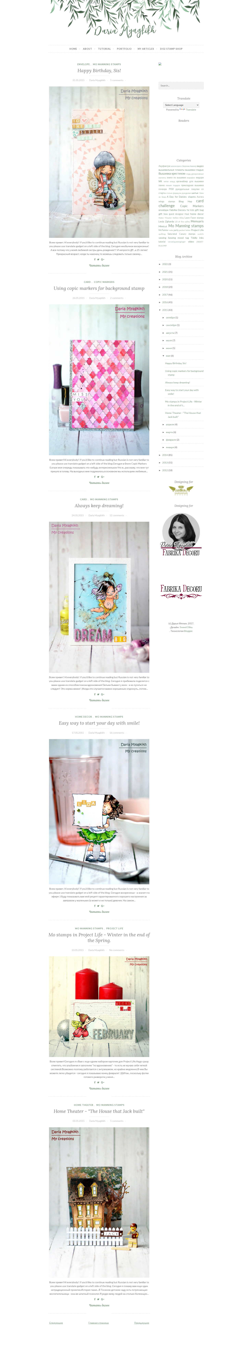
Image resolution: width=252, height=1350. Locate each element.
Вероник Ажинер (189, 166)
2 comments (116, 297)
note (171, 230)
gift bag (199, 209)
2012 (165, 470)
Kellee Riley (178, 218)
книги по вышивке (176, 177)
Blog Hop (185, 201)
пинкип (169, 185)
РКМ (171, 189)
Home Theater (83, 1105)
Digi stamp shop (171, 48)
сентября (171, 325)
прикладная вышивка (192, 185)
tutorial (162, 241)
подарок (176, 185)
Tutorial (104, 48)
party (176, 230)
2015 (165, 309)
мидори (200, 177)
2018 (165, 286)
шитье (194, 192)
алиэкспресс (176, 166)
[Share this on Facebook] (94, 259)
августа (170, 332)
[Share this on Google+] (102, 259)
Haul (187, 214)
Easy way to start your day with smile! (99, 723)
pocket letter (185, 230)
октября (170, 317)
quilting (162, 234)
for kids (190, 210)
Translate (191, 109)
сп (202, 189)
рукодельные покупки (187, 189)
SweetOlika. (186, 627)
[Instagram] (187, 69)
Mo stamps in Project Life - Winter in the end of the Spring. (99, 937)
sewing (162, 237)
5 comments (116, 80)
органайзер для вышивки (190, 181)
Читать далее (100, 266)
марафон (191, 177)
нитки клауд (169, 181)
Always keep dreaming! (99, 505)
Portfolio (124, 48)
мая (168, 355)
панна (162, 185)
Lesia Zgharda (166, 221)
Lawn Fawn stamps (194, 218)
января (170, 447)
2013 (165, 462)
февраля (171, 439)
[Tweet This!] (98, 259)
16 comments (117, 732)
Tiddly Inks (197, 237)
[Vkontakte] (177, 72)
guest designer (176, 214)
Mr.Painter (164, 230)
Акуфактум (164, 166)
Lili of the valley (182, 221)
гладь (188, 174)
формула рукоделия (182, 193)
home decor (83, 716)
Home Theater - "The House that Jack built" (99, 1111)
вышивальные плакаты (171, 169)
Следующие (56, 1322)
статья (169, 193)
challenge (167, 205)
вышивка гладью (194, 169)
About (87, 48)
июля (169, 340)
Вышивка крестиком (172, 173)
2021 (165, 271)
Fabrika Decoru (178, 209)
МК (160, 181)
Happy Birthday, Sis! (99, 70)
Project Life (114, 928)
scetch (200, 234)
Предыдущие (141, 1322)
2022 (165, 264)
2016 (165, 302)
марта (169, 432)
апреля (170, 424)
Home (73, 48)
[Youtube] (196, 71)
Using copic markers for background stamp (99, 288)
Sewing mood (176, 237)
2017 (165, 294)
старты (162, 193)
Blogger (188, 630)
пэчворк (163, 189)
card (87, 282)
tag (187, 237)
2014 (165, 454)
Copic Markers (104, 282)
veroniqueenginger (177, 242)
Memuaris (197, 221)
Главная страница (98, 1322)
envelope (83, 64)
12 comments (117, 515)
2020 (165, 279)
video (191, 241)
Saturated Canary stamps (181, 234)
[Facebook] (167, 69)
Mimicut (163, 226)
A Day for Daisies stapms (181, 196)
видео (200, 165)
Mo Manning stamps (107, 64)
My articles (146, 48)
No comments (116, 950)
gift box (163, 213)
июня (169, 348)
